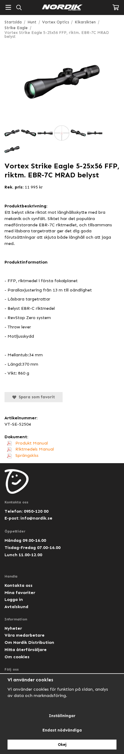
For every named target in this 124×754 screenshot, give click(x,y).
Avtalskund (16, 606)
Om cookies (17, 656)
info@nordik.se (36, 518)
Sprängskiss (26, 455)
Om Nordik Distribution (29, 642)
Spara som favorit (35, 397)
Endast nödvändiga (62, 730)
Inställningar (62, 715)
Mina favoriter (20, 592)
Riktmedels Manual (34, 449)
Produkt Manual (31, 443)
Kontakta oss (19, 585)
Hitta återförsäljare (26, 649)
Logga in (14, 599)
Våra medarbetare (25, 635)
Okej (62, 744)
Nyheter (13, 628)
